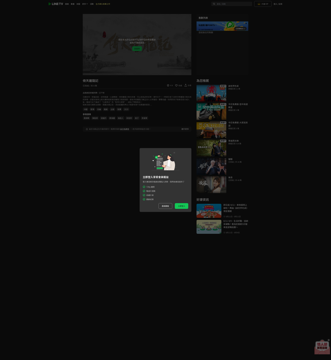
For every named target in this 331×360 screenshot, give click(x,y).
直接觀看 (165, 206)
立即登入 (181, 206)
